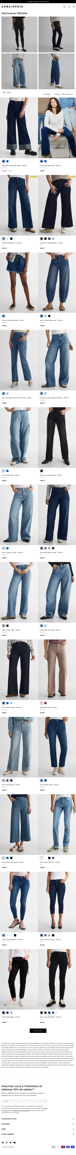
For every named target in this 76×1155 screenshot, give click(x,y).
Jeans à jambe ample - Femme (11, 707)
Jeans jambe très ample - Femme (50, 630)
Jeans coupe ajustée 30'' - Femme (50, 1017)
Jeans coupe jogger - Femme (11, 1017)
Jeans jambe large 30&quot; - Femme (51, 243)
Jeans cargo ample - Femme (10, 475)
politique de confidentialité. (20, 1110)
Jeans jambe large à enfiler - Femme (51, 552)
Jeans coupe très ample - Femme (12, 552)
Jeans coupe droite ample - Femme (51, 475)
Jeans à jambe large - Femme (11, 785)
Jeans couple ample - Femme (11, 630)
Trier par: (57, 94)
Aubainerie (10, 1147)
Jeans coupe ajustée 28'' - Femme (12, 940)
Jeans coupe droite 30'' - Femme (50, 862)
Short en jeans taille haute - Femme (13, 320)
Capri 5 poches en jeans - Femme (50, 940)
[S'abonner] (45, 1101)
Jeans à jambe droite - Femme (49, 785)
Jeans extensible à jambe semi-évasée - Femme (16, 398)
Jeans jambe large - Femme (48, 707)
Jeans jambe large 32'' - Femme (11, 243)
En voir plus (38, 1031)
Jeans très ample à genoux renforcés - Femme (54, 398)
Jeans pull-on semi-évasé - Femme (13, 862)
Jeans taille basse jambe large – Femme (14, 165)
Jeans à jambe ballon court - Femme (51, 320)
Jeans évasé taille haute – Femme (50, 165)
